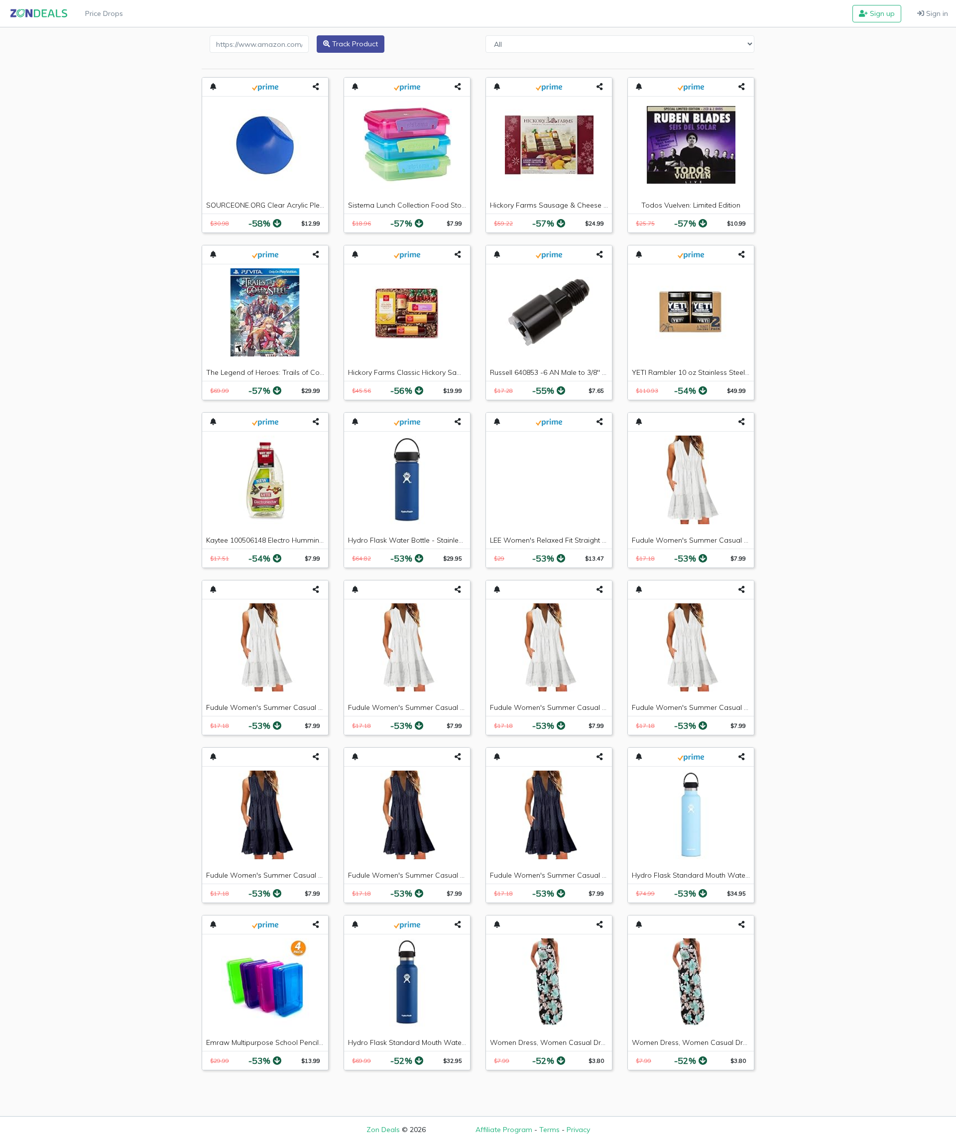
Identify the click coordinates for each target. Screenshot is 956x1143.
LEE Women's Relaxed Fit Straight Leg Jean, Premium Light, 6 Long (598, 540)
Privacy (578, 1129)
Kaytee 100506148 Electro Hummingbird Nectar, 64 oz (293, 540)
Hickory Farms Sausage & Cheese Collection (562, 205)
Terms (549, 1129)
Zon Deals (383, 1129)
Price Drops (104, 13)
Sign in (936, 13)
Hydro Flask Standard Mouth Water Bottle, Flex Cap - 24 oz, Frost (738, 875)
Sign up (881, 13)
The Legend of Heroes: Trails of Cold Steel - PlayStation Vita (304, 372)
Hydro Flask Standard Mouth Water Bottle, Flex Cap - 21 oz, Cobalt (457, 1042)
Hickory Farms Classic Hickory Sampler (412, 372)
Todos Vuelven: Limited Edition (690, 205)
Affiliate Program (504, 1129)
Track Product (354, 43)
